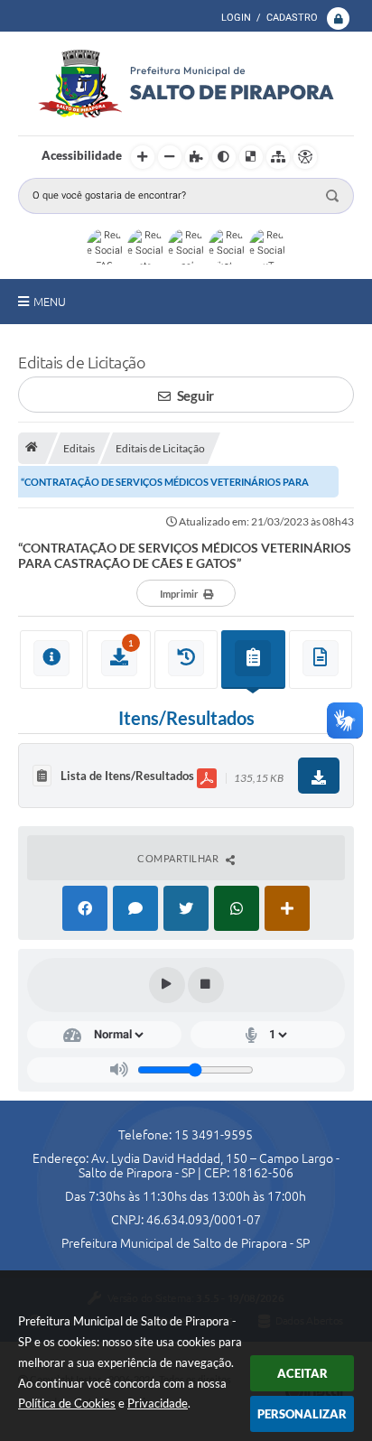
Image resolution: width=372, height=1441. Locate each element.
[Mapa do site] (278, 157)
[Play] (167, 985)
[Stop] (206, 985)
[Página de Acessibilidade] (305, 157)
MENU (49, 301)
